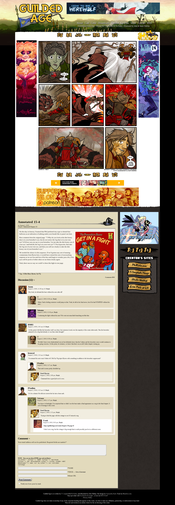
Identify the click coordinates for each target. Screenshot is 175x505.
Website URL (72, 476)
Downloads (103, 23)
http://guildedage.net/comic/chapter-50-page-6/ (59, 426)
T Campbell (65, 494)
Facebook (83, 496)
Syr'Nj (38, 274)
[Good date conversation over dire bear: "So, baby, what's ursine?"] (87, 171)
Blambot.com (127, 494)
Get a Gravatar (81, 472)
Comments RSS (110, 277)
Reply (48, 289)
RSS (149, 23)
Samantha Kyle (111, 494)
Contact (141, 23)
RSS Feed (104, 496)
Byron (34, 274)
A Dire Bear (27, 274)
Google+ (91, 496)
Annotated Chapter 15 (30, 226)
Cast (87, 23)
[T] (32, 304)
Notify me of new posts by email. (31, 484)
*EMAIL (77, 472)
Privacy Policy (87, 497)
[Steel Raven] (35, 380)
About (80, 23)
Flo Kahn (74, 494)
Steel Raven (44, 373)
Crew (93, 23)
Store (133, 23)
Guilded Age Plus (120, 23)
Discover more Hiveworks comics (69, 183)
